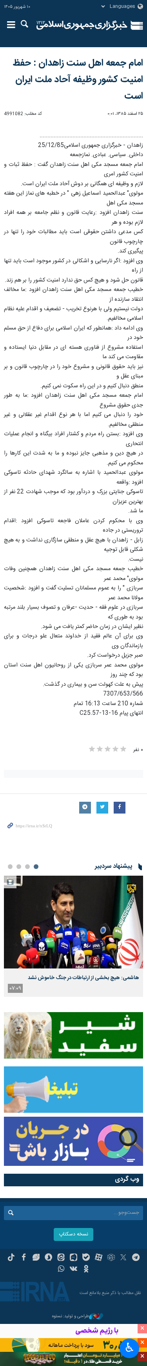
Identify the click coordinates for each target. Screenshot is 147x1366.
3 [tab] (18, 866)
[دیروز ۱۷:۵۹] (73, 922)
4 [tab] (10, 866)
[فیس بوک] (23, 1258)
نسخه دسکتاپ (73, 1234)
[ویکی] (73, 1269)
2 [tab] (27, 866)
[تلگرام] (136, 1258)
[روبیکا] (111, 1258)
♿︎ (129, 1347)
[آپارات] (98, 1258)
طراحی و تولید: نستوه (70, 1316)
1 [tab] (36, 866)
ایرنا (82, 25)
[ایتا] (61, 1258)
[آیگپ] (73, 1258)
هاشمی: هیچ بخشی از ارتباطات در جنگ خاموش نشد (83, 978)
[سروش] (48, 1258)
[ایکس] (123, 1258)
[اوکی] (86, 1269)
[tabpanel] (73, 936)
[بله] (86, 1258)
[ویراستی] (36, 1258)
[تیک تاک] (11, 1258)
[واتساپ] (61, 1269)
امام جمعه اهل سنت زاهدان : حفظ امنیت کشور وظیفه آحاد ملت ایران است (78, 79)
